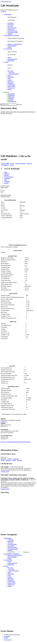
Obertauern (5, 165)
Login (10, 57)
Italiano (12, 98)
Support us (11, 81)
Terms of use (11, 88)
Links (9, 78)
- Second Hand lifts (13, 74)
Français (12, 97)
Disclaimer (10, 83)
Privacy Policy (12, 86)
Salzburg (29, 163)
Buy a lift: (10, 71)
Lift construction (12, 27)
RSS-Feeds (11, 77)
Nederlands (13, 101)
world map (11, 23)
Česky (12, 100)
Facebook (3, 459)
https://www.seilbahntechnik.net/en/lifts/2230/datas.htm (16, 442)
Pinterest (8, 460)
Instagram (16, 459)
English (12, 95)
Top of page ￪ (8, 639)
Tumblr (14, 460)
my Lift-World (8, 48)
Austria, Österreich (20, 163)
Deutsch (12, 94)
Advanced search (13, 31)
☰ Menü (3, 11)
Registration (11, 60)
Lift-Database (8, 14)
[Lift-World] (6, 1)
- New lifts (11, 72)
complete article (5, 471)
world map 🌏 (5, 163)
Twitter (2, 460)
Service (6, 62)
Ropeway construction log (15, 44)
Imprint (10, 89)
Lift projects (11, 29)
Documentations (12, 45)
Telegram (19, 460)
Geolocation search (13, 32)
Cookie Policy (11, 84)
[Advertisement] (18, 134)
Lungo (12, 165)
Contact (10, 80)
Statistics (10, 34)
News (9, 75)
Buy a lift (10, 567)
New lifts (10, 26)
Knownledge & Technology (11, 35)
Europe (12, 163)
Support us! (4, 422)
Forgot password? (12, 59)
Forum (10, 47)
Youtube (9, 459)
